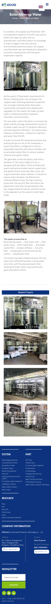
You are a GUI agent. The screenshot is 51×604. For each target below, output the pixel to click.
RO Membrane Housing (33, 482)
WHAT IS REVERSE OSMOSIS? (11, 518)
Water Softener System (9, 487)
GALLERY (5, 509)
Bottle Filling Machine (9, 471)
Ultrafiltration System (9, 484)
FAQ (3, 507)
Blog (3, 504)
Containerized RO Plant (9, 463)
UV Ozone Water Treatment (35, 465)
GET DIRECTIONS (11, 549)
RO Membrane (30, 468)
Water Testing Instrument (34, 479)
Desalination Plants (8, 465)
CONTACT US (42, 551)
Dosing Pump (30, 476)
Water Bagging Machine (9, 460)
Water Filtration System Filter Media (37, 485)
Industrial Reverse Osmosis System (11, 478)
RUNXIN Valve (30, 463)
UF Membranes (31, 471)
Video (4, 515)
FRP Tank (29, 460)
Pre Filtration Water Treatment (12, 481)
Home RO (5, 474)
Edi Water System (7, 468)
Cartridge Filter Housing (33, 474)
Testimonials (6, 512)
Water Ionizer (6, 490)
